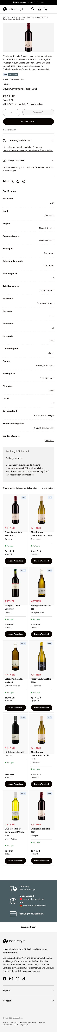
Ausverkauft (38, 112)
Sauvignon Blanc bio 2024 (41, 607)
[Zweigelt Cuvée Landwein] (15, 583)
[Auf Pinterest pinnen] (24, 181)
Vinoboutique (17, 1018)
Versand (15, 104)
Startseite (6, 17)
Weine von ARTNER (39, 17)
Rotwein (6, 84)
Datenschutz (7, 1025)
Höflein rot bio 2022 (14, 752)
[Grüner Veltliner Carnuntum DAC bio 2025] (15, 806)
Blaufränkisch (48, 428)
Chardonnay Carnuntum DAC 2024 (41, 533)
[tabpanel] (28, 319)
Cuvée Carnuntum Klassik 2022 (13, 533)
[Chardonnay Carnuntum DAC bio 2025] (41, 730)
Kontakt (5, 1022)
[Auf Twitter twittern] (12, 181)
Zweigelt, (38, 428)
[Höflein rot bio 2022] (15, 730)
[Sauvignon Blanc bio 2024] (41, 583)
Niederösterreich (46, 240)
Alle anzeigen (48, 488)
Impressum (24, 1025)
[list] (28, 37)
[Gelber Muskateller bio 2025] (15, 656)
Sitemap (42, 1022)
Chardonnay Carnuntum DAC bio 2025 (40, 755)
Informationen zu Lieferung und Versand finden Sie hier (28, 150)
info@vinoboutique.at (35, 2)
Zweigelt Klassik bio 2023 (40, 830)
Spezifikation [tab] (9, 191)
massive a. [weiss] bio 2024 (41, 680)
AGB (16, 1025)
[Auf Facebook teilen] (18, 181)
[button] (46, 9)
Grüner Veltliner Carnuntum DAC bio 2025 (14, 832)
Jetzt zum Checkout (28, 121)
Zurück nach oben (28, 927)
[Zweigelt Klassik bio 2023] (41, 806)
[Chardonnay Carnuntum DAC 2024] (41, 510)
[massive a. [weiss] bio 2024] (41, 656)
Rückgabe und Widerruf (28, 1022)
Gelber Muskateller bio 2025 (14, 680)
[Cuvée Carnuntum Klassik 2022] (15, 510)
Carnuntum (26, 17)
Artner (5, 79)
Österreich (16, 17)
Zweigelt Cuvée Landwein (12, 607)
